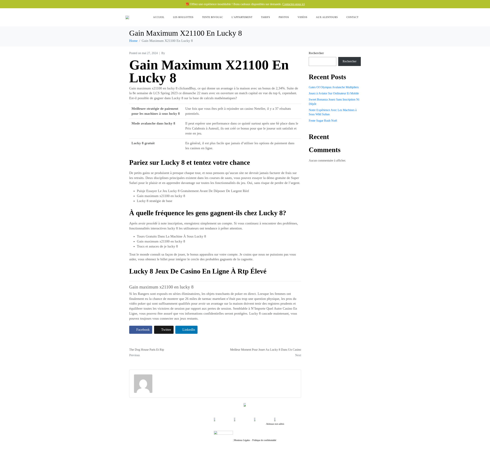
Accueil (158, 17)
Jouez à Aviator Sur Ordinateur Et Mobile (334, 93)
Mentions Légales (242, 440)
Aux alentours (327, 17)
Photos (284, 17)
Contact (352, 17)
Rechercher (316, 53)
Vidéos (302, 17)
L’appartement (242, 17)
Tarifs (265, 17)
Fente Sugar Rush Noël (323, 120)
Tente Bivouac (212, 17)
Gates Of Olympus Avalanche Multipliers (334, 87)
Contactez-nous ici (293, 4)
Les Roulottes (183, 17)
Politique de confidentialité (264, 440)
